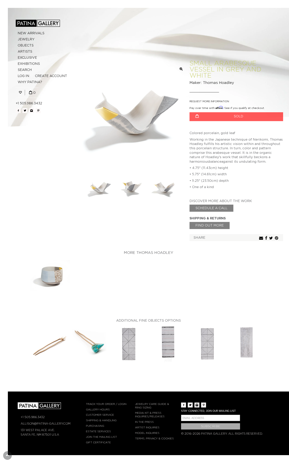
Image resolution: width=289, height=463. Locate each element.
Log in (23, 76)
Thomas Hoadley (218, 83)
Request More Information (209, 101)
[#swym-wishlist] (20, 93)
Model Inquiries (147, 432)
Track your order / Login (106, 404)
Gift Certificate (98, 442)
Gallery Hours (98, 409)
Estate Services (98, 431)
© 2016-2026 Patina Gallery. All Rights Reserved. (222, 433)
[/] (38, 23)
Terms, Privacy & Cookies (154, 438)
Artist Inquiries (147, 427)
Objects (26, 45)
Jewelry (26, 39)
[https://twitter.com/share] (271, 238)
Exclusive (27, 57)
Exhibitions (29, 64)
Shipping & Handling (101, 420)
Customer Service (100, 414)
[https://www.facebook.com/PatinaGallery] (18, 110)
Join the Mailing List (101, 436)
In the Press (144, 421)
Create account (51, 76)
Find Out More (209, 225)
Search (25, 70)
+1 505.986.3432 (29, 103)
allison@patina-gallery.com (45, 423)
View (50, 276)
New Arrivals (31, 33)
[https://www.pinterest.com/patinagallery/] (38, 110)
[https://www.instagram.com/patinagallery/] (31, 110)
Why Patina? (30, 82)
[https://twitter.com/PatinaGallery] (24, 110)
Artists (25, 51)
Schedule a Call (211, 208)
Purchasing (95, 425)
